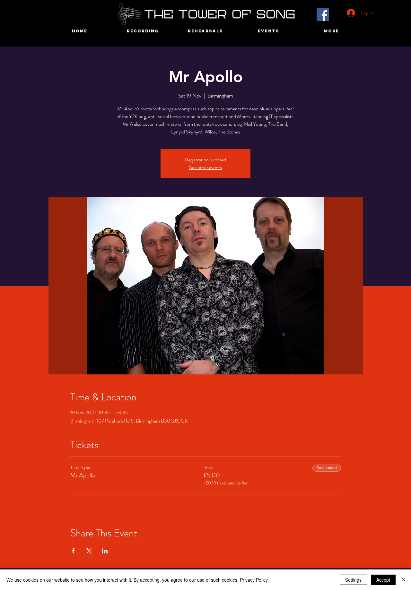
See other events (205, 167)
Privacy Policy (254, 580)
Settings (353, 580)
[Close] (403, 580)
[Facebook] (323, 14)
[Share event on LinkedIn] (105, 550)
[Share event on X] (89, 550)
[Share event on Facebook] (73, 550)
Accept (383, 580)
